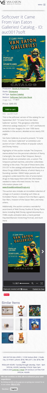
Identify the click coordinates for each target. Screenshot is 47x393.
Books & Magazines (20, 88)
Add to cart (10, 109)
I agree (14, 389)
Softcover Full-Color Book (21, 97)
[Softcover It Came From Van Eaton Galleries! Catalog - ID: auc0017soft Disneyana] (23, 61)
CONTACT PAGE (18, 370)
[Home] (10, 2)
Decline (5, 389)
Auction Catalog (17, 94)
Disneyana (13, 91)
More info (15, 384)
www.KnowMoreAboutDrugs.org (16, 187)
